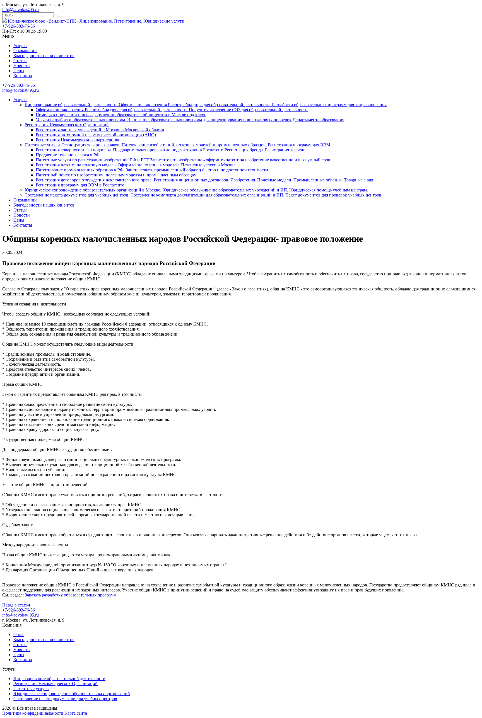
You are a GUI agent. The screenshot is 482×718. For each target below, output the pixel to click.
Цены (18, 70)
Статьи (20, 60)
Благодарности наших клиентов (43, 55)
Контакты (22, 75)
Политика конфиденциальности (32, 713)
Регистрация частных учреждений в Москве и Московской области (100, 129)
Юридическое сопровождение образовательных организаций (71, 693)
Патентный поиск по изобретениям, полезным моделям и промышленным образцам (116, 175)
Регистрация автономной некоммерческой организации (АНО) (96, 134)
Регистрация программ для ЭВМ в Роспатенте (80, 185)
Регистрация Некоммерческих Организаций (67, 124)
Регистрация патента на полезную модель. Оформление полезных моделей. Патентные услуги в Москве (135, 164)
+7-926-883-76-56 (18, 26)
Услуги (20, 45)
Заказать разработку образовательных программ (70, 595)
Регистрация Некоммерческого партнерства (77, 139)
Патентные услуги (31, 688)
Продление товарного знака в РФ (68, 154)
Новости (21, 65)
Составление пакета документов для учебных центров (65, 698)
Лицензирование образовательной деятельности (59, 678)
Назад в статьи (16, 605)
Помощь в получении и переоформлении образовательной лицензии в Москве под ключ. (121, 114)
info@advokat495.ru (20, 9)
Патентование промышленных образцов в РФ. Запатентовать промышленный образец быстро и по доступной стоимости (152, 170)
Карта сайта (75, 713)
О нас (18, 634)
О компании (25, 50)
